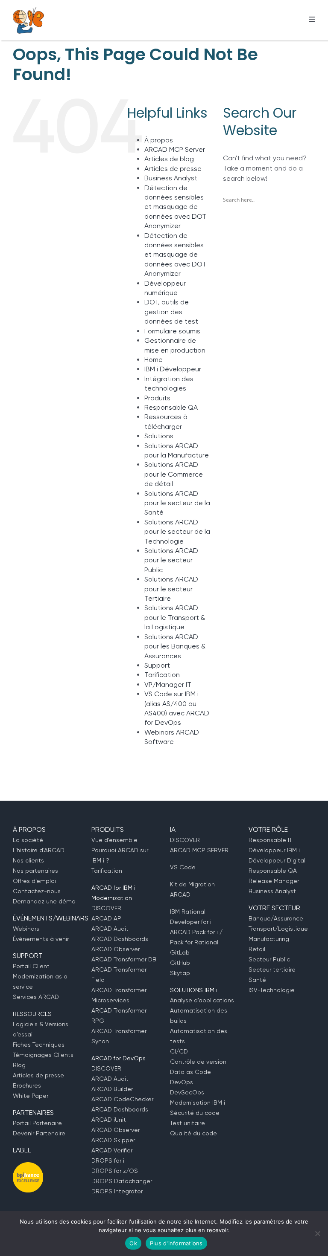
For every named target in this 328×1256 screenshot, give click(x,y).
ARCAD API (107, 918)
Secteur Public (269, 959)
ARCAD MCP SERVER (199, 850)
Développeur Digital (277, 860)
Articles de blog (169, 159)
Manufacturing (269, 938)
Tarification (162, 675)
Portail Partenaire (37, 1123)
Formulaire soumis (172, 331)
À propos (158, 140)
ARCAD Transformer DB (123, 959)
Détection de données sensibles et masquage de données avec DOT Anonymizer (175, 207)
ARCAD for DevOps (118, 1058)
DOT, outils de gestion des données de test (171, 311)
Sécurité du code (195, 1112)
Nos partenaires (35, 870)
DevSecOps (187, 1092)
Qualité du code (193, 1133)
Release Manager (274, 880)
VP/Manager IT (167, 684)
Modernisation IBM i (197, 1102)
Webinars (26, 928)
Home (153, 360)
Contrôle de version (198, 1061)
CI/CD (179, 1051)
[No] (317, 1233)
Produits (157, 398)
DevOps (181, 1082)
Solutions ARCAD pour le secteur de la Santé (177, 503)
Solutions (158, 436)
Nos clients (28, 860)
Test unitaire (187, 1123)
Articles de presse (173, 169)
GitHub (180, 962)
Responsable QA (171, 407)
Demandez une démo (44, 901)
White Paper (30, 1095)
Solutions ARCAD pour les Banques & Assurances (174, 646)
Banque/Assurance (276, 918)
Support (157, 665)
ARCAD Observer (115, 949)
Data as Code (190, 1071)
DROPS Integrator (117, 1191)
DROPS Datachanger (121, 1181)
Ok (133, 1243)
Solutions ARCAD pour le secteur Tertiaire (171, 588)
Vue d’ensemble (114, 839)
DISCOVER (106, 908)
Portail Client (31, 966)
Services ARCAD (36, 996)
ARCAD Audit (110, 928)
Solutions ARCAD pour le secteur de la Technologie (177, 531)
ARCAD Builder (112, 1088)
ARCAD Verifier (111, 1150)
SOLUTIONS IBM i (193, 990)
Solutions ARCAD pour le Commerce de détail (173, 474)
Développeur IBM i (274, 850)
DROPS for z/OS (114, 1170)
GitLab (180, 952)
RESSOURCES (32, 1013)
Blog (19, 1065)
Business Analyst (170, 178)
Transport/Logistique (278, 928)
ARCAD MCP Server (174, 149)
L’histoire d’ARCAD (38, 850)
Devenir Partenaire (39, 1133)
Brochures (27, 1085)
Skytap (180, 972)
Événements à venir (41, 938)
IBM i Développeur (172, 369)
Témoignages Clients (43, 1054)
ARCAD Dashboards (119, 938)
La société (28, 839)
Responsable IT (270, 839)
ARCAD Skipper (113, 1140)
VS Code (183, 867)
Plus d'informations (176, 1243)
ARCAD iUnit (108, 1119)
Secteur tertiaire (272, 969)
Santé (257, 979)
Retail (257, 949)
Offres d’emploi (34, 880)
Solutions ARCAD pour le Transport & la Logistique (174, 617)
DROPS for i (107, 1160)
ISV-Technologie (272, 990)
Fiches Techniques (38, 1044)
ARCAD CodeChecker (122, 1099)
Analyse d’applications (202, 1000)
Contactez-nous (37, 891)
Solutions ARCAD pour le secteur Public (171, 560)
